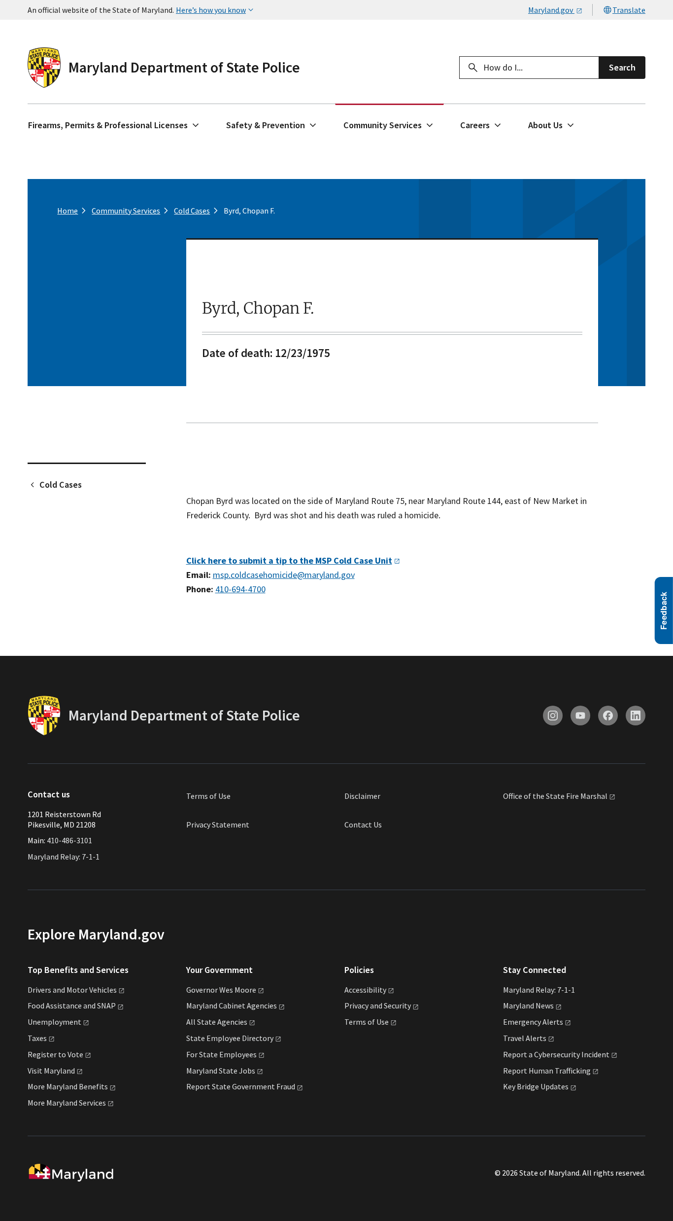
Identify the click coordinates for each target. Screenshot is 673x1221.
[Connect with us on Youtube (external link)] (580, 715)
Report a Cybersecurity (556, 1054)
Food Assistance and (72, 1005)
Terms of (366, 1022)
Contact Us (363, 824)
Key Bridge (536, 1086)
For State (221, 1054)
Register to (55, 1054)
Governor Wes (221, 990)
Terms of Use (208, 795)
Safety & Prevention (265, 125)
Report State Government (240, 1086)
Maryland (528, 1005)
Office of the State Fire (555, 796)
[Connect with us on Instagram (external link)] (553, 715)
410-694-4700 (240, 589)
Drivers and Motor (72, 990)
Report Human (547, 1071)
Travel (524, 1038)
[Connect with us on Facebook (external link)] (608, 715)
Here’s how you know (211, 10)
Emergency (533, 1022)
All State (216, 1022)
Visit (51, 1071)
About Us (545, 125)
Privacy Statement (217, 824)
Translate (628, 10)
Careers (475, 125)
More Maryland (68, 1086)
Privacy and (377, 1005)
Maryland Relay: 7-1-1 (64, 857)
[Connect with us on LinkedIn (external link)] (635, 715)
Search (622, 67)
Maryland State (220, 1071)
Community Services (382, 125)
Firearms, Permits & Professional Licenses (108, 125)
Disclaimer (362, 795)
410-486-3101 (69, 840)
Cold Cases (60, 484)
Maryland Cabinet (231, 1005)
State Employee (229, 1038)
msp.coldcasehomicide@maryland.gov (284, 574)
